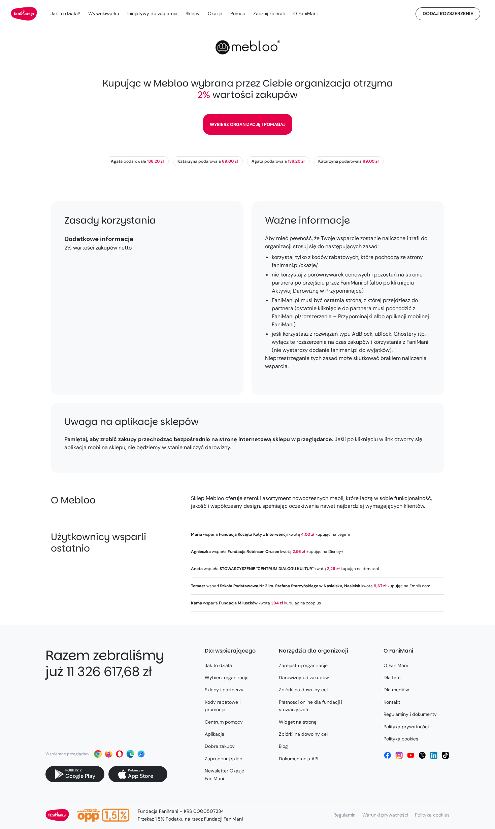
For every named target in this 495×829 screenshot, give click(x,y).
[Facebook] (388, 755)
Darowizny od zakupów (304, 677)
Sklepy (193, 13)
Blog (283, 746)
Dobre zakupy (220, 746)
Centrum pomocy (224, 722)
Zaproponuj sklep (223, 759)
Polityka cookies (401, 739)
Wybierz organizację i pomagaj (248, 124)
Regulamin (344, 815)
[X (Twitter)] (422, 755)
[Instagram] (399, 755)
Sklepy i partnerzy (224, 690)
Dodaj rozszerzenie (448, 13)
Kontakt (392, 702)
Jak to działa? (65, 13)
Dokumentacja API (298, 759)
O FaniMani (305, 13)
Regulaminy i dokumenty (410, 714)
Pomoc (237, 13)
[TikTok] (445, 755)
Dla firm (392, 677)
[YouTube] (411, 755)
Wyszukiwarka (103, 13)
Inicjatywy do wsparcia (152, 13)
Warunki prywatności (385, 815)
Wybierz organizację (227, 677)
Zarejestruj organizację (303, 665)
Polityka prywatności (406, 727)
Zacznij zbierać (269, 13)
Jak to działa (218, 665)
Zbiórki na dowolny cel (303, 690)
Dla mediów (396, 690)
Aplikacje (214, 734)
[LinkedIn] (434, 755)
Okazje (215, 13)
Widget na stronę (298, 722)
